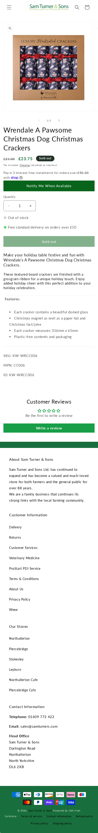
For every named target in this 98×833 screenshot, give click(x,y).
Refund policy (84, 816)
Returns (15, 537)
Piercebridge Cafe (22, 690)
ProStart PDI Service (25, 568)
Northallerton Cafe (23, 680)
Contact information (58, 816)
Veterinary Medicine (24, 558)
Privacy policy (39, 823)
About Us (16, 589)
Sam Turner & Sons (40, 810)
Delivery (15, 527)
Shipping (25, 165)
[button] (9, 7)
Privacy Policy (19, 599)
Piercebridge (18, 649)
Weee (13, 610)
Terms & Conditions (24, 579)
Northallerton (19, 638)
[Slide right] (59, 120)
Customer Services (23, 548)
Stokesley (16, 659)
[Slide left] (39, 120)
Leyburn (15, 669)
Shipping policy (62, 823)
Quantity (9, 197)
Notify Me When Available (49, 186)
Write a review (49, 428)
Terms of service (31, 816)
